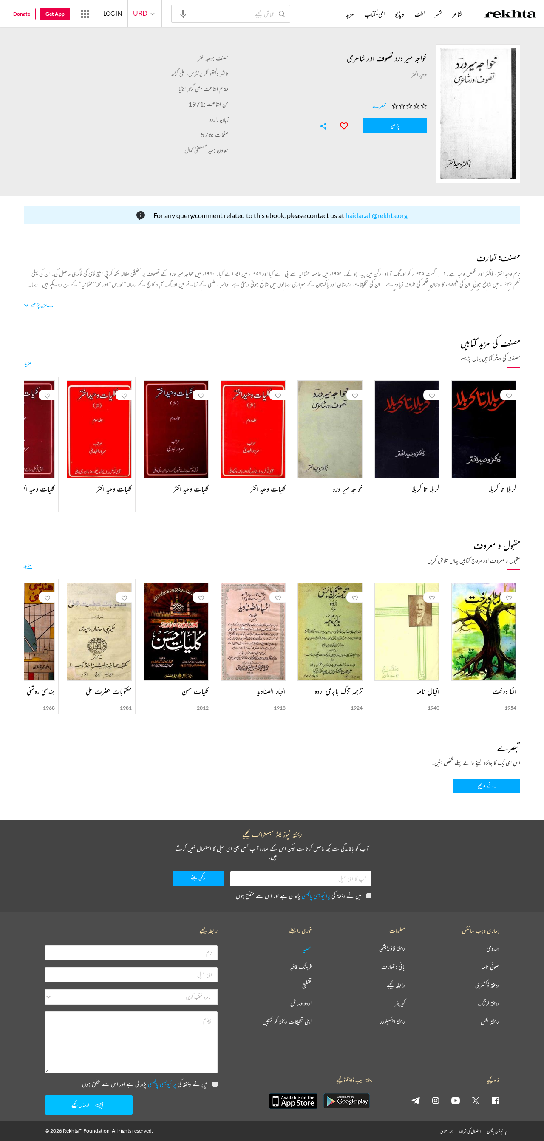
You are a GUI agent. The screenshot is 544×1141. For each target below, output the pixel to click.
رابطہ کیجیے (396, 985)
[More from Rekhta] (85, 13)
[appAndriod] (346, 1101)
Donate (21, 14)
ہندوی (493, 948)
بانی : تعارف (393, 967)
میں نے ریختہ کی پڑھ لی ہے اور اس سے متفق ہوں (298, 896)
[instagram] (435, 1100)
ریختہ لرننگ (488, 1003)
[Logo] (510, 15)
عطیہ (307, 948)
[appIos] (293, 1101)
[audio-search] (183, 13)
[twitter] (475, 1100)
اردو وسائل (301, 1003)
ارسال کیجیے (80, 1104)
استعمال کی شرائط (470, 1131)
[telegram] (415, 1100)
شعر (438, 14)
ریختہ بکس (490, 1021)
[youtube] (455, 1100)
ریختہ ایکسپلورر (392, 1021)
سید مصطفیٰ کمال (199, 150)
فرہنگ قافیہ (301, 967)
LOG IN (112, 13)
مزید (28, 362)
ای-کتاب (374, 14)
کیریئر (400, 1003)
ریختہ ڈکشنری (487, 985)
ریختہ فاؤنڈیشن (392, 948)
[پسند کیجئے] (340, 125)
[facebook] (495, 1100)
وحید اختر (205, 58)
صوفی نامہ (490, 967)
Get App (55, 14)
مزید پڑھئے (39, 304)
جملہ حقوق (446, 1131)
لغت (419, 14)
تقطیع (307, 985)
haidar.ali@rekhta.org (377, 215)
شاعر (457, 14)
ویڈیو (399, 14)
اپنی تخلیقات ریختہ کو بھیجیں (287, 1021)
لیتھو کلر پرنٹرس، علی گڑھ (194, 73)
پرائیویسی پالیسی (316, 896)
